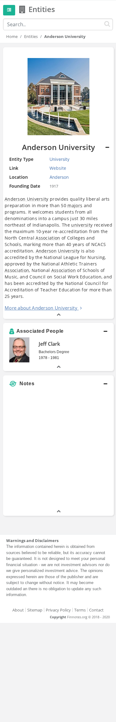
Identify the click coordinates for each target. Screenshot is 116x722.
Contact (96, 610)
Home (12, 36)
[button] (58, 183)
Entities (31, 36)
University (68, 251)
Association (48, 238)
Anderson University (27, 199)
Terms (80, 610)
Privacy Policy (58, 610)
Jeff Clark (49, 343)
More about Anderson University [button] (41, 308)
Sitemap (34, 610)
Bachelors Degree (54, 352)
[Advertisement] (58, 450)
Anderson (46, 251)
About (18, 610)
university (81, 225)
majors (74, 205)
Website (57, 168)
